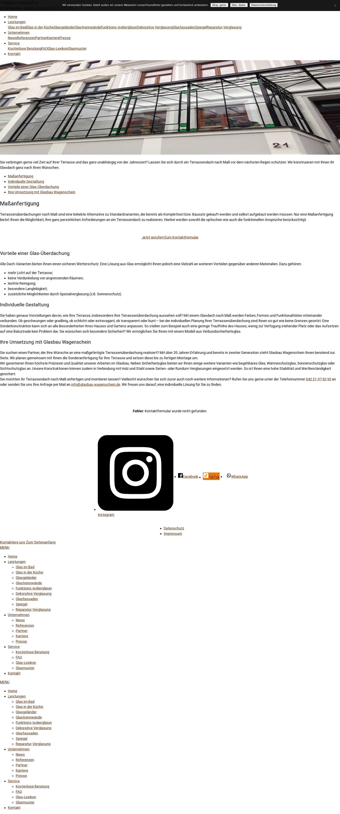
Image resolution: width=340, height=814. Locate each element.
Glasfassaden (184, 27)
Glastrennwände (88, 27)
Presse (65, 38)
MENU (4, 547)
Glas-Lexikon (58, 48)
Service (14, 43)
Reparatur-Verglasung (224, 27)
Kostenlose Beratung (24, 48)
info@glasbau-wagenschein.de (95, 384)
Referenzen (26, 38)
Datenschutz (174, 528)
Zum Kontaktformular (181, 237)
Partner (41, 38)
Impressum (173, 534)
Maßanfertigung (20, 176)
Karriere (53, 38)
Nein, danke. (239, 5)
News (12, 38)
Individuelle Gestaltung (26, 181)
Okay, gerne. (219, 5)
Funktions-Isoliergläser (119, 27)
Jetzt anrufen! (153, 237)
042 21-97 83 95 (318, 379)
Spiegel (201, 27)
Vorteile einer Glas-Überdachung (33, 187)
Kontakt (14, 54)
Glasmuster (77, 48)
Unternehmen (19, 32)
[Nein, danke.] (335, 5)
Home (12, 17)
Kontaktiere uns (12, 542)
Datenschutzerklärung (263, 5)
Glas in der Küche (40, 27)
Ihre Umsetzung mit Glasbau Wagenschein (41, 192)
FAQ (44, 48)
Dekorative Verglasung (155, 27)
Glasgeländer (64, 27)
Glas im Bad (17, 27)
